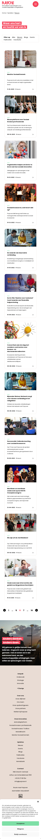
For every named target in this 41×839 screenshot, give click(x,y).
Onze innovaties (20, 719)
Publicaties (20, 755)
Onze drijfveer (20, 699)
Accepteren (20, 823)
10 (32, 610)
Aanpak (20, 674)
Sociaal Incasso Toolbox (20, 729)
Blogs (20, 752)
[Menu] (36, 4)
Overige (21, 688)
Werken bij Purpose (20, 712)
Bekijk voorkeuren (20, 834)
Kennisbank (20, 761)
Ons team (20, 702)
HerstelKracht (20, 732)
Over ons (20, 696)
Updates (20, 742)
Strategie (20, 680)
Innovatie (20, 683)
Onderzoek (20, 677)
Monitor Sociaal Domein (20, 735)
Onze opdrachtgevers (20, 705)
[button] (38, 802)
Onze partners (20, 708)
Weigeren (20, 829)
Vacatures (20, 758)
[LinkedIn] (20, 796)
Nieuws (20, 745)
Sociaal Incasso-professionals (20, 725)
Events (20, 749)
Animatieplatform (20, 722)
